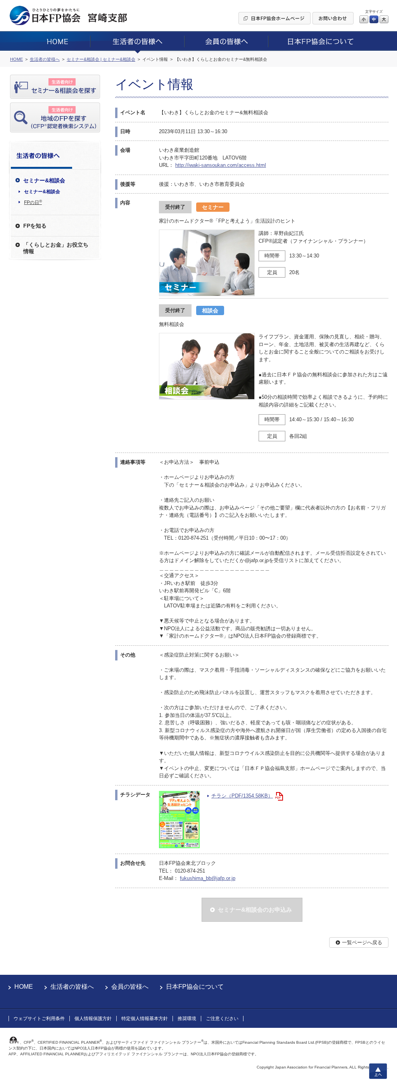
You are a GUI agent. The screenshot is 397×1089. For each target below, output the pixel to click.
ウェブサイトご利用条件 (39, 1018)
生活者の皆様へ (72, 986)
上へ (378, 1071)
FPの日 (33, 202)
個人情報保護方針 (93, 1018)
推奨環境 (187, 1018)
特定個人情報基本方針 (144, 1018)
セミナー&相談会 (42, 191)
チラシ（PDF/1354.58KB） (242, 796)
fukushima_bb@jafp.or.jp (207, 878)
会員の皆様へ (129, 986)
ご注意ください (222, 1018)
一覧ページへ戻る (362, 942)
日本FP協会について (195, 986)
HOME (23, 986)
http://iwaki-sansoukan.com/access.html (220, 165)
